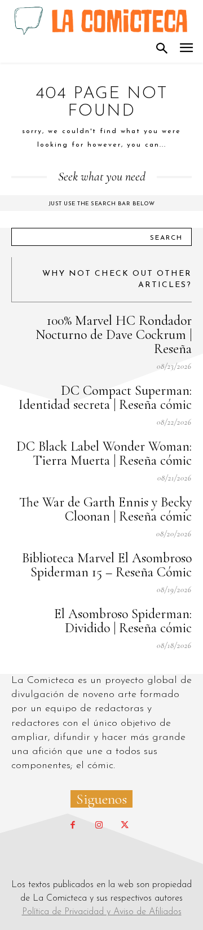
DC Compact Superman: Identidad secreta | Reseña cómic (105, 397)
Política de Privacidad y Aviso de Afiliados (102, 911)
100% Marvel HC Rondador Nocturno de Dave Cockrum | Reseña (114, 334)
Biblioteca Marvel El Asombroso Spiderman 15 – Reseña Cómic (107, 565)
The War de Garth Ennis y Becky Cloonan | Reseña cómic (105, 509)
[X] (124, 826)
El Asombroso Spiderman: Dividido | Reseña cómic (123, 621)
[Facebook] (73, 826)
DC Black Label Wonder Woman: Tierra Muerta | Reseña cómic (104, 453)
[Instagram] (99, 826)
